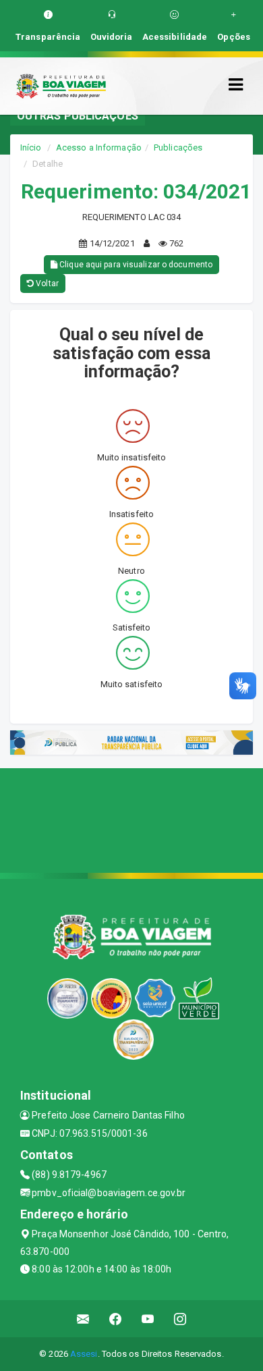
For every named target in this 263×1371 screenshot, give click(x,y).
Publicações (178, 147)
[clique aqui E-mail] (83, 1318)
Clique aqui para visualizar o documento (134, 264)
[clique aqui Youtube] (148, 1318)
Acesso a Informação (99, 147)
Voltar (46, 283)
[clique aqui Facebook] (115, 1318)
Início (31, 147)
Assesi (84, 1354)
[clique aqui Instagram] (180, 1318)
